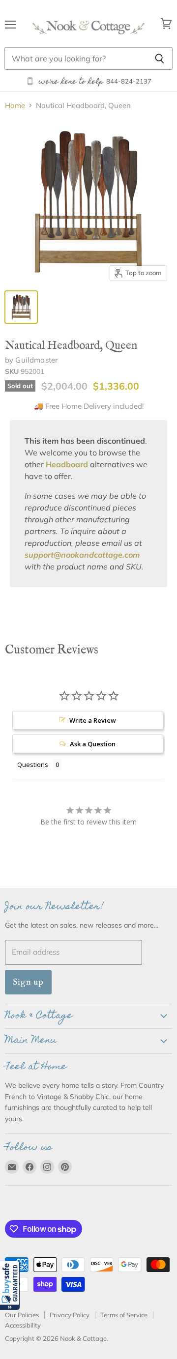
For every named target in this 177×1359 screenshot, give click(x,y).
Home (15, 105)
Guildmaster (36, 360)
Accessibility (23, 1325)
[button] (10, 1285)
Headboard (67, 464)
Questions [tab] (32, 764)
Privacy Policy (69, 1315)
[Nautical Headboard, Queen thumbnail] (21, 307)
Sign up (28, 982)
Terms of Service (124, 1315)
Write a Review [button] (92, 720)
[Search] (160, 58)
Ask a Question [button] (93, 743)
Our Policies (22, 1315)
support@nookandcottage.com (82, 555)
